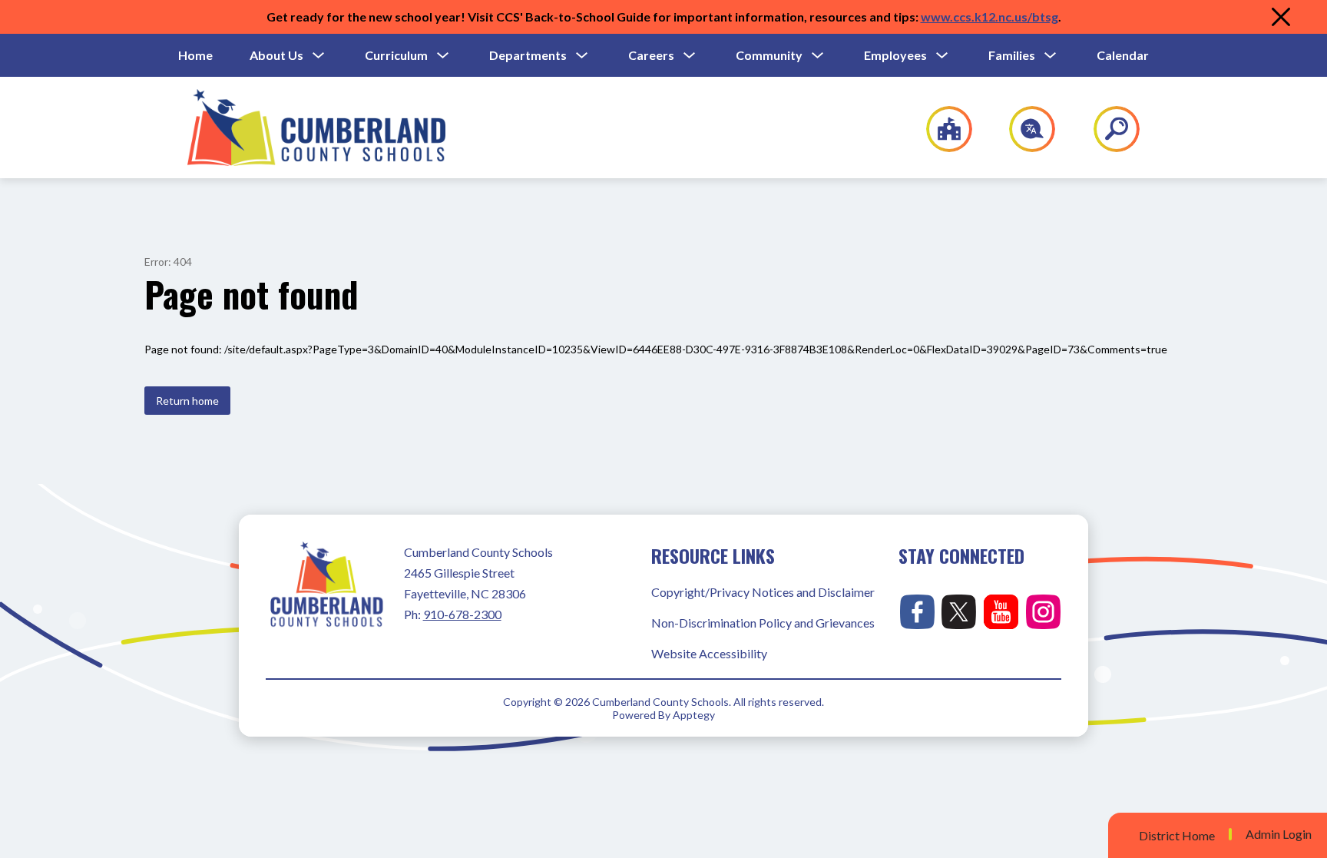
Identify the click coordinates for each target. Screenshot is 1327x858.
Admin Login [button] (1279, 834)
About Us (276, 55)
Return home (187, 400)
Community (769, 55)
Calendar (1123, 55)
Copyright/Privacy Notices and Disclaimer (763, 592)
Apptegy (694, 714)
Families (1011, 55)
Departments (528, 55)
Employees (895, 55)
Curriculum (396, 55)
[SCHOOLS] (941, 129)
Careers (651, 55)
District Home (1177, 835)
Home (195, 55)
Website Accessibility (709, 653)
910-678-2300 (462, 614)
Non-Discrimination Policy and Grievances (763, 622)
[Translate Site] (1023, 129)
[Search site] (1107, 129)
